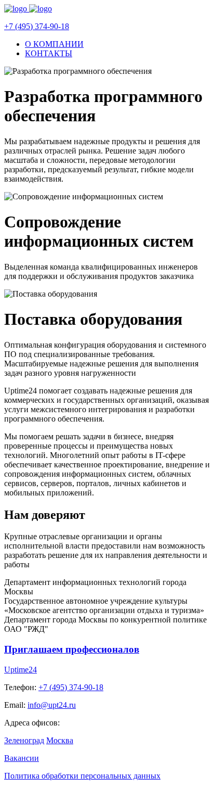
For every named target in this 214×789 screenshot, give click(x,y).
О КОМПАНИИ (54, 44)
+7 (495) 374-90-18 (36, 26)
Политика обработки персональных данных (82, 775)
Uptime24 (20, 669)
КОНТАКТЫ (48, 53)
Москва (59, 740)
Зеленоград (24, 740)
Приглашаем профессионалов (71, 649)
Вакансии (21, 758)
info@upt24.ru (52, 705)
